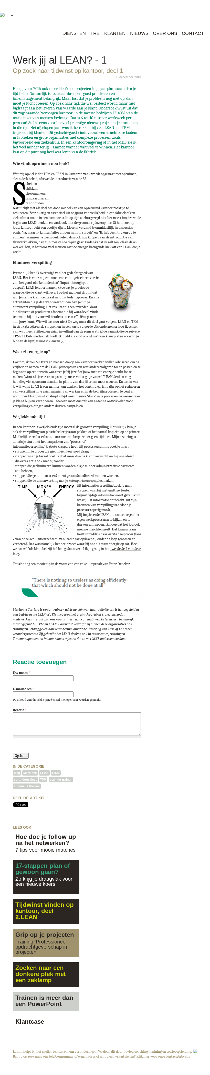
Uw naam (21, 673)
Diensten (74, 33)
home (55, 33)
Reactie (20, 710)
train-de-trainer (61, 779)
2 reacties (22, 889)
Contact (193, 33)
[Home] (21, 12)
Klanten (114, 33)
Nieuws (139, 33)
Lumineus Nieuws (27, 786)
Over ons (165, 33)
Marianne (30, 773)
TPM (43, 779)
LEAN (44, 773)
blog (17, 773)
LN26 (56, 773)
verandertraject (25, 779)
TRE (95, 33)
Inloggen (185, 3)
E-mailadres (23, 689)
